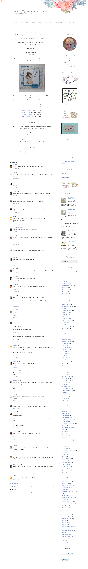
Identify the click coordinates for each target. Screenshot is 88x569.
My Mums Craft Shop (26, 116)
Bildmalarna (65, 296)
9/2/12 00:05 (16, 306)
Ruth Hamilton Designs (68, 475)
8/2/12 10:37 (16, 187)
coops (14, 284)
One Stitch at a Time (28, 108)
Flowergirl (15, 361)
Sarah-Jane (15, 181)
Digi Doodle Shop (66, 337)
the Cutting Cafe (66, 510)
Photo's (64, 456)
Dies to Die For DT (66, 335)
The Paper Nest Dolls (67, 512)
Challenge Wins (48, 23)
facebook (27, 151)
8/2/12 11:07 (16, 195)
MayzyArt (64, 431)
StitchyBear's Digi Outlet (68, 503)
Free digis (64, 372)
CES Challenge (22, 106)
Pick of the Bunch (66, 458)
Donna (14, 445)
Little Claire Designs (67, 421)
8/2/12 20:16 (16, 265)
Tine (14, 216)
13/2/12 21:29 (16, 480)
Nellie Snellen (65, 446)
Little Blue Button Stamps (68, 419)
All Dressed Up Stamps (67, 289)
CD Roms (64, 302)
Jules (14, 321)
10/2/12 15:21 (16, 451)
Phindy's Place (32, 54)
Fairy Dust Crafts (66, 361)
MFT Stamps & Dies (67, 440)
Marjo (14, 295)
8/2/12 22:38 (16, 291)
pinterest (41, 151)
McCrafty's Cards (17, 207)
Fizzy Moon (65, 366)
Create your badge (65, 177)
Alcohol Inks (65, 287)
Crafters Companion (67, 310)
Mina (14, 394)
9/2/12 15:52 (16, 357)
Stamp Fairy (65, 489)
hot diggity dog (66, 382)
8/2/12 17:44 (16, 254)
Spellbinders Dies (66, 487)
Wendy (69, 53)
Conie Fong (65, 308)
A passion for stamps (67, 285)
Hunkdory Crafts (66, 386)
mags (14, 235)
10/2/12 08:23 (16, 408)
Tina (14, 455)
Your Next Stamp (66, 542)
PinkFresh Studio (66, 466)
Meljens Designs (66, 433)
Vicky (14, 257)
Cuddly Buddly (65, 322)
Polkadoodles (65, 468)
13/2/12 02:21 (16, 472)
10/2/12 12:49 (16, 442)
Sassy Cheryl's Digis (67, 481)
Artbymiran (65, 291)
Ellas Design (65, 357)
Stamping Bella (66, 495)
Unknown (15, 345)
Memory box (65, 435)
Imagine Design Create (67, 388)
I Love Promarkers (26, 112)
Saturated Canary (66, 483)
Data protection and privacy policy (60, 22)
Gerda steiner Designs (67, 376)
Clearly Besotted (66, 304)
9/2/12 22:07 (16, 400)
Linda (14, 411)
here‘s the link (31, 300)
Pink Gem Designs (66, 462)
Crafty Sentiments (66, 318)
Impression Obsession (67, 390)
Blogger (73, 548)
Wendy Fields (64, 173)
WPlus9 (64, 540)
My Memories (65, 444)
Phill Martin (65, 452)
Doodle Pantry (65, 353)
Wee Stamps (65, 522)
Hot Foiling (65, 384)
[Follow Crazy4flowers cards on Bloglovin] (67, 554)
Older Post (51, 486)
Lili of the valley (66, 415)
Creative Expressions (67, 320)
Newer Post (13, 486)
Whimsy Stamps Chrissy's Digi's (70, 526)
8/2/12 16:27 (16, 231)
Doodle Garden (66, 351)
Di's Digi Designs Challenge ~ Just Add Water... (72, 211)
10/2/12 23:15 (16, 461)
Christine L (15, 380)
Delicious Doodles (66, 331)
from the (64, 374)
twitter (35, 151)
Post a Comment (14, 483)
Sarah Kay (64, 477)
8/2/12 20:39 (16, 273)
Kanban (64, 403)
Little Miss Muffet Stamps (68, 423)
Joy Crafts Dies (66, 398)
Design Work (37, 22)
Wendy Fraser (16, 227)
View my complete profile (70, 66)
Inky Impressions (66, 394)
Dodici (14, 248)
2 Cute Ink (64, 281)
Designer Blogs (47, 567)
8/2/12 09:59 (16, 168)
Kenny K (64, 405)
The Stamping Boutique (68, 516)
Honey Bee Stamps (67, 380)
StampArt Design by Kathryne (69, 491)
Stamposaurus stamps (67, 501)
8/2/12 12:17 (16, 212)
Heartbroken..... (66, 222)
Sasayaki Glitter (66, 479)
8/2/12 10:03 (16, 178)
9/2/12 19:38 (16, 391)
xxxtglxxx (15, 431)
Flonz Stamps (65, 370)
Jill (13, 475)
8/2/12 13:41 (16, 224)
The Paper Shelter (66, 514)
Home (15, 22)
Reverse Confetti (66, 470)
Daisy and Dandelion (67, 326)
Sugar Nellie (65, 505)
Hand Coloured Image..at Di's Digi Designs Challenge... (72, 232)
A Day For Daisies (66, 283)
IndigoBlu (64, 392)
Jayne (14, 172)
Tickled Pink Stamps (67, 518)
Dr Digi (64, 355)
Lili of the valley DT (67, 417)
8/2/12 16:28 (16, 244)
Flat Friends (65, 368)
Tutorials (64, 520)
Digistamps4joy (66, 343)
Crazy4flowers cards (29, 10)
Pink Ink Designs (66, 464)
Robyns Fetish (65, 473)
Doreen (14, 199)
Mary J (14, 404)
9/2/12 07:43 (16, 317)
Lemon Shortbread (66, 411)
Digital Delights (66, 345)
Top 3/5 (36, 23)
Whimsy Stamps (66, 524)
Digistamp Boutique (67, 341)
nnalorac (15, 164)
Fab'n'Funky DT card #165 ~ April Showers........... (72, 243)
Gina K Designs (66, 378)
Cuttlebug (64, 324)
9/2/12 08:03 (16, 341)
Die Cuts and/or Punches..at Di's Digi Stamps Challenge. (72, 199)
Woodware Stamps (66, 538)
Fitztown (64, 363)
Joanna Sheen (65, 396)
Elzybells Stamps (66, 359)
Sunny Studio (65, 508)
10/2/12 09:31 (16, 427)
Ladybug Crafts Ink (67, 409)
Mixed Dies (65, 442)
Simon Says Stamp (27, 114)
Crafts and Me (65, 312)
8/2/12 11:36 (16, 203)
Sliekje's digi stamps (67, 485)
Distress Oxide (66, 349)
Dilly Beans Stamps (67, 347)
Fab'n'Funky (43, 42)
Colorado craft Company (68, 306)
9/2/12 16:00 (16, 367)
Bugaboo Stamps (66, 300)
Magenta (64, 425)
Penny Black (65, 448)
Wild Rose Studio (66, 536)
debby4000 (15, 309)
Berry (14, 276)
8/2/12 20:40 (16, 280)
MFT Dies (64, 438)
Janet (14, 268)
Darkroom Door (66, 328)
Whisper (15, 191)
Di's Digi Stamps (66, 333)
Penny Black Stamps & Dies (69, 450)
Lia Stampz (65, 413)
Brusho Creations (66, 298)
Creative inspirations (27, 110)
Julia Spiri (64, 401)
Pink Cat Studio (66, 460)
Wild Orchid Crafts (66, 534)
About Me (24, 22)
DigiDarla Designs (66, 339)
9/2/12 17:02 (16, 376)
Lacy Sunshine (65, 407)
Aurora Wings (65, 294)
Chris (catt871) (16, 464)
